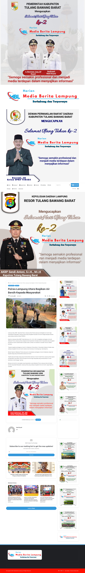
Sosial (9, 188)
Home (9, 185)
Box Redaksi (67, 570)
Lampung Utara (19, 282)
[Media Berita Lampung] (42, 96)
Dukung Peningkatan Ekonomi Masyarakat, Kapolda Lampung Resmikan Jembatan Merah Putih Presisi (15, 499)
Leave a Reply (31, 508)
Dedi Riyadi (12, 296)
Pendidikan (43, 185)
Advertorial (21, 188)
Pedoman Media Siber (74, 570)
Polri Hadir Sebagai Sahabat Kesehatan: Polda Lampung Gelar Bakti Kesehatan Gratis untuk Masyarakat (47, 499)
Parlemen (37, 185)
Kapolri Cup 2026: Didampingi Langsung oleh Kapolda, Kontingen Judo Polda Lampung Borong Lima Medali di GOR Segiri (31, 499)
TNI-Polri (15, 188)
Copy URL (38, 419)
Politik (49, 185)
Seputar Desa (23, 185)
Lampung (15, 185)
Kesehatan (30, 185)
